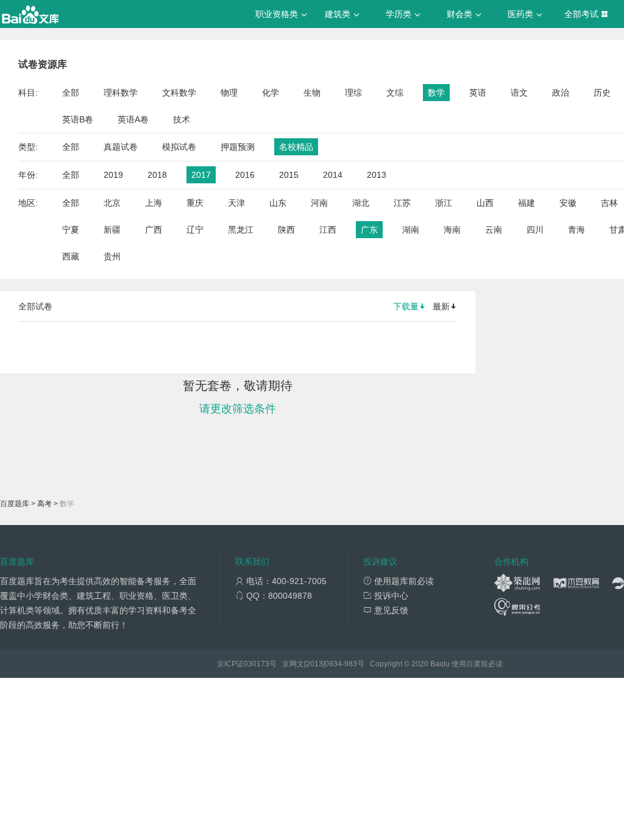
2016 (245, 175)
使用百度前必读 (477, 664)
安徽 (567, 203)
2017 (201, 175)
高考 (44, 503)
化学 (270, 92)
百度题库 (14, 503)
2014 (332, 175)
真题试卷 (121, 147)
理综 (353, 92)
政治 (560, 92)
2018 (157, 175)
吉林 (609, 203)
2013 (376, 175)
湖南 (410, 229)
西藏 (70, 256)
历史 (602, 92)
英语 (477, 92)
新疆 (112, 229)
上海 (153, 203)
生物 (312, 92)
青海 (576, 229)
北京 (112, 203)
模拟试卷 (179, 147)
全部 (70, 92)
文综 (394, 92)
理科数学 (121, 92)
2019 (113, 175)
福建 (526, 203)
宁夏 (70, 229)
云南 (493, 229)
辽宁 (195, 229)
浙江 (443, 203)
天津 (236, 203)
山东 (277, 203)
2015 (289, 175)
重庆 (195, 203)
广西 (153, 229)
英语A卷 (133, 119)
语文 (519, 92)
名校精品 (296, 147)
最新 (441, 306)
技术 (181, 119)
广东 (369, 229)
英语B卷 (77, 119)
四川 (535, 229)
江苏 (402, 203)
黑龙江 (241, 229)
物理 (229, 92)
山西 (485, 203)
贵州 (112, 256)
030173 (256, 664)
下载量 (406, 306)
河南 (319, 203)
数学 (436, 92)
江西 (327, 229)
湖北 (360, 203)
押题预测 (238, 147)
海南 (452, 229)
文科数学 (179, 92)
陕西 (286, 229)
